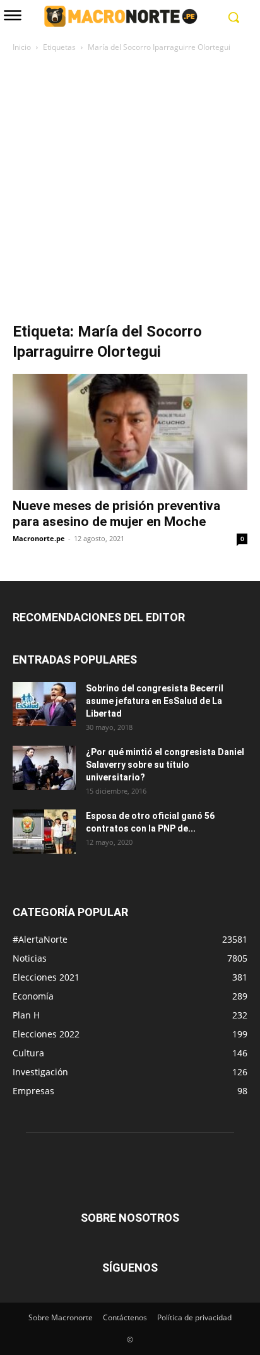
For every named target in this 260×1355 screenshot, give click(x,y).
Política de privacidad (194, 1317)
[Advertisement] (130, 191)
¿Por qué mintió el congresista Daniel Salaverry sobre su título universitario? (165, 764)
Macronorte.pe (39, 538)
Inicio (22, 47)
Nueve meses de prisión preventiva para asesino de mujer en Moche (116, 513)
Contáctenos (125, 1317)
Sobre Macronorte (60, 1317)
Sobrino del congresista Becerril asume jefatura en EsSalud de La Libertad (154, 701)
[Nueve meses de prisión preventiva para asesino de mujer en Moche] (130, 432)
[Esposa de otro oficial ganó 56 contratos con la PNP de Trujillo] (44, 831)
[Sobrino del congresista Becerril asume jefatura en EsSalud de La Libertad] (44, 704)
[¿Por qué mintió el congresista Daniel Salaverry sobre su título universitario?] (44, 768)
